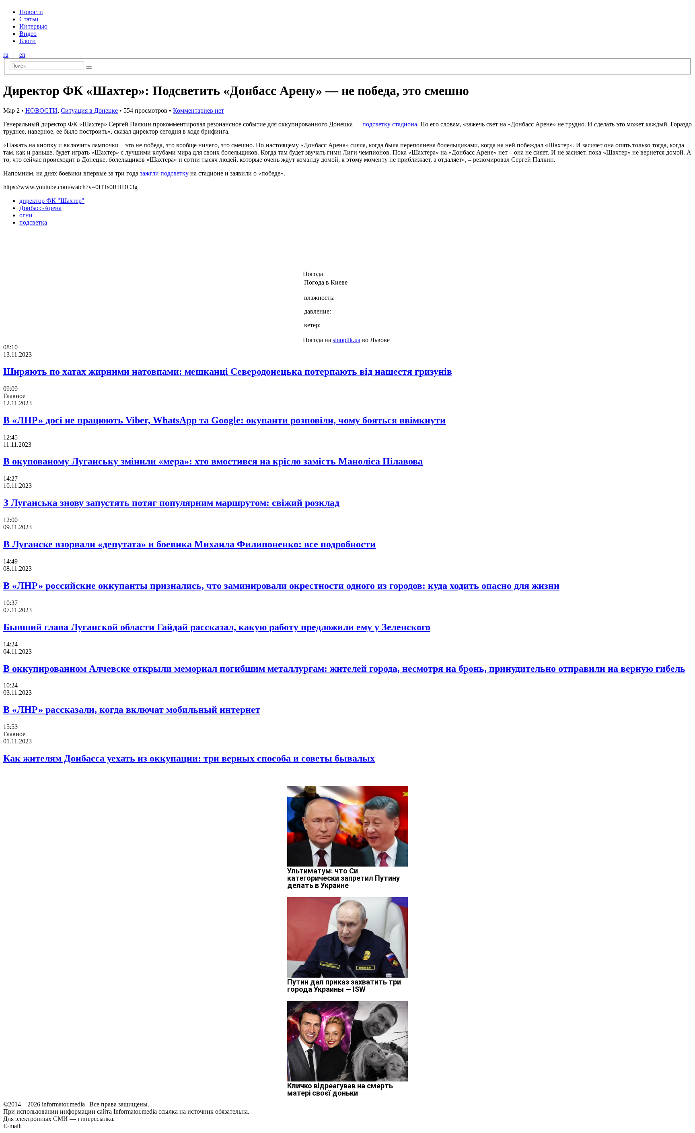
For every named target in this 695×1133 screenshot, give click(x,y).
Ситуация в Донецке (89, 110)
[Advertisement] (130, 251)
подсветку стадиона (389, 124)
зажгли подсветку (164, 173)
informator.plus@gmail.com (58, 1126)
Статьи (29, 19)
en (22, 54)
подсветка (33, 222)
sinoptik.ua (346, 339)
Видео (28, 33)
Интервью (33, 26)
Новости (31, 11)
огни (26, 215)
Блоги (27, 40)
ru (5, 54)
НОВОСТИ (41, 110)
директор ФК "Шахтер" (51, 200)
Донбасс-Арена (40, 207)
